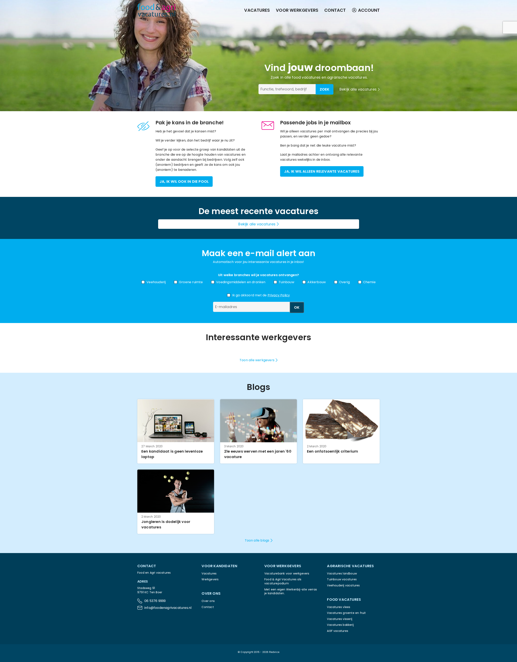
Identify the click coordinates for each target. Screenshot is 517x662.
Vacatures (257, 10)
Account (369, 10)
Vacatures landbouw (342, 573)
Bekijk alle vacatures (358, 89)
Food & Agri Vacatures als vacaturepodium (282, 581)
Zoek (324, 89)
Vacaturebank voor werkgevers (286, 573)
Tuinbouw (286, 282)
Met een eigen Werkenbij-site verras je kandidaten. (290, 591)
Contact (335, 10)
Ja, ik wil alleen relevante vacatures (321, 171)
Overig (344, 282)
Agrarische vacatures (350, 565)
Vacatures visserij (339, 619)
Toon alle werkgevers (257, 360)
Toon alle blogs (257, 540)
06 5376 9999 (155, 601)
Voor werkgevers (297, 10)
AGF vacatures (337, 631)
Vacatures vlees (338, 607)
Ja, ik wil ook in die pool (184, 181)
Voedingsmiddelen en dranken (240, 282)
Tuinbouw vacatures (342, 579)
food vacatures (306, 77)
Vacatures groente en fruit (346, 613)
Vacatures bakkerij (340, 625)
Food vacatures (344, 599)
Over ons (208, 601)
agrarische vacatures (347, 77)
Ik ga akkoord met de (261, 295)
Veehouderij (156, 282)
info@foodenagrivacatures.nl (167, 607)
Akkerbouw (316, 282)
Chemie (369, 282)
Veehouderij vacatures (343, 585)
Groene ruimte (191, 282)
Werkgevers (210, 579)
